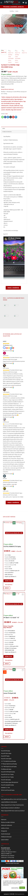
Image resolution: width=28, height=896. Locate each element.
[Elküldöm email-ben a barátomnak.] (10, 117)
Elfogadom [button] (22, 887)
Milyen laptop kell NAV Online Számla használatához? (13, 810)
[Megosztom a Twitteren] (8, 117)
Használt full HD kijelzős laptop (8, 771)
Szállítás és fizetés (5, 828)
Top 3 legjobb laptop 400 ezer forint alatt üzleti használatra (14, 799)
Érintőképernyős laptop (6, 769)
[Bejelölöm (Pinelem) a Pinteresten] (13, 117)
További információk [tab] (7, 131)
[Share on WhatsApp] (2, 117)
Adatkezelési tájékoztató (6, 825)
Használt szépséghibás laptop (7, 785)
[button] (1, 2)
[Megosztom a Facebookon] (5, 117)
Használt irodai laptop (6, 779)
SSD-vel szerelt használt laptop (7, 790)
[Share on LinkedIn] (16, 117)
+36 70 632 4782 (10, 857)
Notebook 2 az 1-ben (5, 787)
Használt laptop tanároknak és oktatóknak (10, 807)
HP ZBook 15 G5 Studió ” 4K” (11, 617)
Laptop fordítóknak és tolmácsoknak (9, 802)
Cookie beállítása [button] (15, 887)
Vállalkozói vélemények (6, 836)
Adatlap (7, 588)
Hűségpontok (4, 831)
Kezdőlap (12, 11)
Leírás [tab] (3, 128)
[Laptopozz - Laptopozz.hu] (12, 2)
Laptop (16, 11)
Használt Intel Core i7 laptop (7, 777)
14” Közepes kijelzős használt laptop (9, 763)
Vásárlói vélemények (5, 834)
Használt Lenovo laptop (6, 758)
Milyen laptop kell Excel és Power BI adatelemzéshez (12, 805)
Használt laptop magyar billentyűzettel (9, 782)
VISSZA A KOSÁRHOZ (13, 288)
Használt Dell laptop (5, 750)
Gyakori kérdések (5, 839)
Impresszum (3, 819)
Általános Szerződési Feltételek (8, 822)
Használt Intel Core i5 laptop (7, 774)
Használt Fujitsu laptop (6, 753)
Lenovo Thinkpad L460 (10, 693)
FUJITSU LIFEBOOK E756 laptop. (12, 546)
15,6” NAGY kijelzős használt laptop (9, 766)
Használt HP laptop (5, 756)
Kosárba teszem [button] (8, 580)
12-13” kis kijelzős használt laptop (8, 761)
